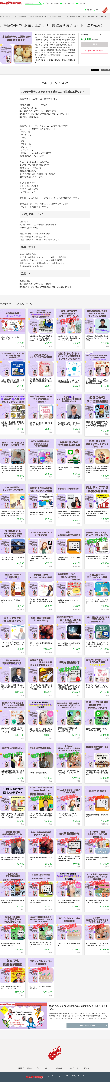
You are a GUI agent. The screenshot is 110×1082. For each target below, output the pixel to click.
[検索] (40, 3)
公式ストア (81, 3)
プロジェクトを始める (52, 3)
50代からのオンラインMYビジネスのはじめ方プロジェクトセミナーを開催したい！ (78, 1007)
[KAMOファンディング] (10, 2)
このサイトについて (68, 3)
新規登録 (89, 10)
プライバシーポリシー (43, 1068)
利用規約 (21, 1068)
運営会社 (30, 1068)
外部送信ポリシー (60, 1068)
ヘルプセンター (74, 1068)
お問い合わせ (87, 1068)
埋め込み (106, 70)
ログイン (98, 10)
